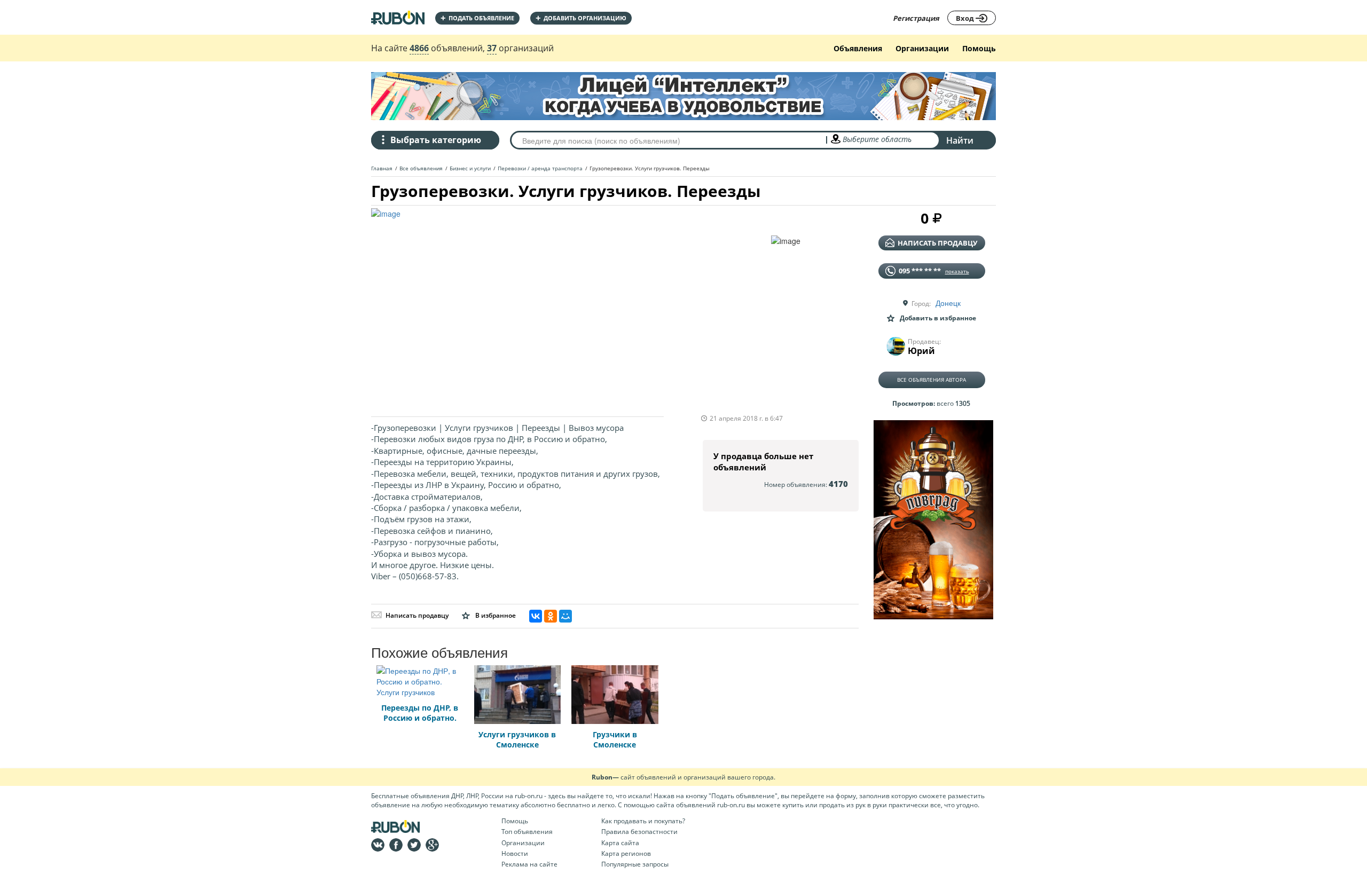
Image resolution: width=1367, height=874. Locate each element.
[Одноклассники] (550, 616)
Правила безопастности (639, 831)
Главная (381, 168)
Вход (966, 18)
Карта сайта (620, 842)
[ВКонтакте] (535, 616)
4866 (419, 48)
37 (492, 48)
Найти (959, 140)
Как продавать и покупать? (643, 820)
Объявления (858, 48)
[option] (571, 307)
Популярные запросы (635, 864)
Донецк (948, 302)
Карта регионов (626, 853)
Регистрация (916, 18)
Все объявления (421, 168)
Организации (922, 48)
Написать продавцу (417, 615)
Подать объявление (477, 18)
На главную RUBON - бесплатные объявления (398, 17)
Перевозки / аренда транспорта (540, 168)
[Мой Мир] (565, 616)
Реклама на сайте (529, 864)
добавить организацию (581, 18)
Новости (514, 853)
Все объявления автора (931, 379)
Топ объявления (527, 831)
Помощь (979, 48)
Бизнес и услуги (470, 168)
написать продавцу (937, 243)
